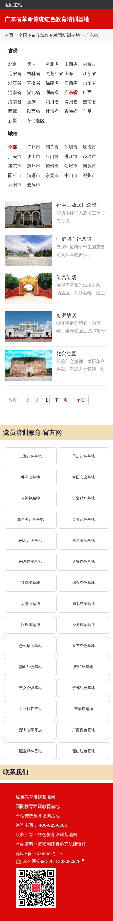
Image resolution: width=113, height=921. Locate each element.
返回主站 (13, 4)
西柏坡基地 (83, 667)
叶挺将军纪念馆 (74, 239)
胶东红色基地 (83, 646)
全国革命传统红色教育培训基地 (49, 35)
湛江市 (71, 156)
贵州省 (71, 101)
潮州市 (89, 175)
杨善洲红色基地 (30, 519)
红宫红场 (66, 277)
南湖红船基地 (30, 561)
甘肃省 (52, 111)
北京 (12, 64)
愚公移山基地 (30, 646)
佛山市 (33, 156)
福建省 (52, 82)
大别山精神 (30, 603)
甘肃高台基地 (83, 540)
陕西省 (33, 111)
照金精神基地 (30, 751)
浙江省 (14, 82)
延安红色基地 (83, 561)
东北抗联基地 (30, 709)
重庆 (31, 101)
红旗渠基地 (30, 582)
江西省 (71, 82)
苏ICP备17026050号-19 (39, 853)
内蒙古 (89, 64)
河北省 (52, 64)
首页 (9, 35)
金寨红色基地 (83, 519)
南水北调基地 (30, 540)
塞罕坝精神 (83, 709)
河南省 (14, 92)
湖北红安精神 (83, 603)
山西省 (71, 64)
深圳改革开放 (30, 730)
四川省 (52, 101)
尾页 (80, 400)
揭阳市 (14, 184)
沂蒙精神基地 (83, 498)
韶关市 (52, 147)
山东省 (89, 82)
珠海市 (89, 147)
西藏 (12, 111)
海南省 (14, 101)
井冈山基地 (30, 477)
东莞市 (52, 175)
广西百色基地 (83, 730)
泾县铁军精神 (83, 624)
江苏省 (89, 73)
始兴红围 (66, 353)
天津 (31, 64)
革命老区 (36, 120)
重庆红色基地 (83, 456)
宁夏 (87, 111)
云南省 (89, 101)
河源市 (89, 165)
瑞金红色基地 (83, 582)
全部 (12, 147)
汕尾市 (71, 165)
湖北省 (33, 92)
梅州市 (52, 165)
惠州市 (33, 165)
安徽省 (33, 82)
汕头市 (14, 156)
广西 (87, 92)
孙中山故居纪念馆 (76, 205)
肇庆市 (14, 165)
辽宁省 (14, 73)
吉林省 (33, 73)
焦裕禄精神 (30, 498)
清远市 (33, 175)
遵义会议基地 (30, 688)
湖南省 (52, 92)
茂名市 (89, 156)
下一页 (61, 400)
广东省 (71, 92)
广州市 (33, 147)
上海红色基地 (30, 456)
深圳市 (71, 147)
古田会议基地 (83, 477)
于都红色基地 (83, 688)
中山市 (71, 175)
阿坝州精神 (30, 624)
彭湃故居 (66, 315)
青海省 (71, 111)
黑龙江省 (54, 73)
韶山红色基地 (30, 667)
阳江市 (14, 175)
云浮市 (33, 184)
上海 (68, 73)
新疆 (12, 120)
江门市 (52, 156)
